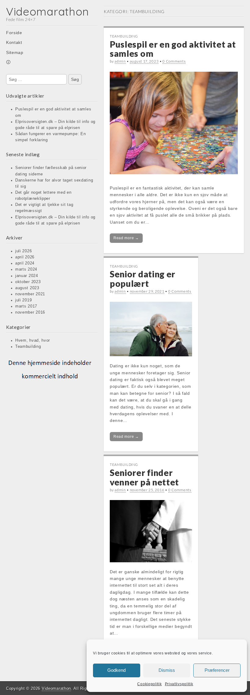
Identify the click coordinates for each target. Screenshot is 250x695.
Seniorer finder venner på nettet (144, 477)
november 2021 (30, 294)
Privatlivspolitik (179, 684)
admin (120, 61)
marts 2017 (26, 306)
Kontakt (14, 42)
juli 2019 (23, 300)
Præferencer (217, 670)
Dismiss (167, 670)
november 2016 (30, 312)
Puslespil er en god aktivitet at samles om (173, 49)
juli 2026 (23, 251)
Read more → (126, 238)
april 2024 (24, 263)
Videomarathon (47, 11)
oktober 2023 (28, 282)
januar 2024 (26, 276)
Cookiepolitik (149, 684)
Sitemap (14, 52)
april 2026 (24, 257)
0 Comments (174, 61)
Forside (14, 32)
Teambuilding (28, 346)
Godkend (116, 670)
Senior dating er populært (142, 279)
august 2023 (27, 288)
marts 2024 (26, 269)
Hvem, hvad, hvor (32, 340)
